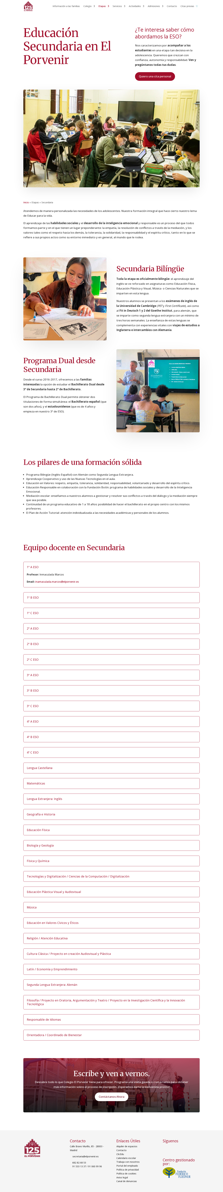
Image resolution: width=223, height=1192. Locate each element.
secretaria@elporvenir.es (85, 1156)
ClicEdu (120, 1154)
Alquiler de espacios (126, 1146)
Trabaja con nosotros (128, 1161)
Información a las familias (66, 6)
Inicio (26, 202)
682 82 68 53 (79, 1162)
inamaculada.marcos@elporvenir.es (57, 581)
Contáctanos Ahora (111, 1097)
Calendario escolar (126, 1158)
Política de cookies (126, 1173)
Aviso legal (122, 1177)
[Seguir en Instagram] (175, 1148)
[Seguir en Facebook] (166, 1148)
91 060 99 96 (95, 1166)
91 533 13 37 (79, 1166)
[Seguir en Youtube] (183, 1148)
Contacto (172, 6)
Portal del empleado (127, 1165)
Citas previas (187, 6)
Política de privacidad (127, 1169)
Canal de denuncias (126, 1181)
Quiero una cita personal (155, 76)
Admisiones (154, 6)
